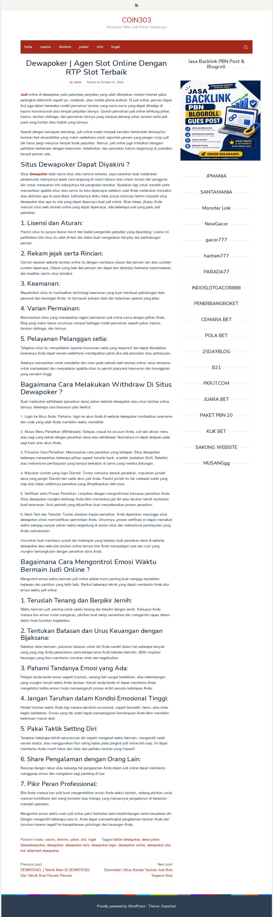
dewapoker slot (158, 844)
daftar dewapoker (127, 839)
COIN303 (136, 20)
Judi (24, 94)
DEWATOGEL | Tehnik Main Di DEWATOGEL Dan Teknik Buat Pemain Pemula (55, 870)
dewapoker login (103, 844)
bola (39, 839)
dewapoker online (131, 844)
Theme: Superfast (162, 905)
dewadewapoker (33, 844)
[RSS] (137, 5)
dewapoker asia (77, 844)
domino (62, 839)
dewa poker (150, 839)
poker (74, 839)
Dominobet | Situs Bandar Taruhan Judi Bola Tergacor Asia (138, 870)
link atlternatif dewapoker (40, 850)
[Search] (245, 47)
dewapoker (38, 173)
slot (83, 839)
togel (92, 839)
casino (50, 839)
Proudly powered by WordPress (121, 905)
